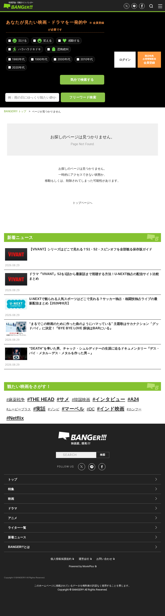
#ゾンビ (53, 409)
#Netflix (15, 418)
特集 (11, 489)
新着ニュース (17, 537)
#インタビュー (109, 399)
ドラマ (12, 508)
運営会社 (84, 558)
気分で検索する (82, 80)
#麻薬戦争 (15, 399)
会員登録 (149, 59)
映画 (11, 498)
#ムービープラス (18, 409)
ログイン (125, 59)
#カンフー (134, 409)
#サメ (63, 399)
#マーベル (73, 408)
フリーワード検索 (82, 97)
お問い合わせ (104, 558)
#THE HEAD (40, 399)
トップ (12, 479)
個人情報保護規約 (61, 558)
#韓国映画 (81, 399)
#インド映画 (110, 408)
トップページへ (82, 202)
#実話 (39, 408)
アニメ (12, 518)
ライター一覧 (17, 527)
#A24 (133, 399)
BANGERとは (19, 547)
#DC (91, 409)
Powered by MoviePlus (81, 566)
